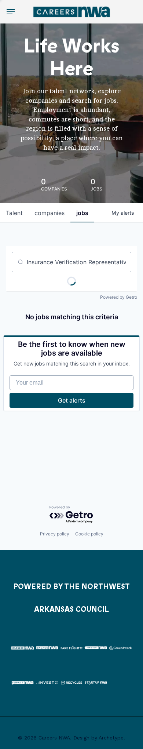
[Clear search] (122, 262)
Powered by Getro (118, 297)
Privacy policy (54, 534)
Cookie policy (89, 534)
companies (49, 213)
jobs (82, 213)
